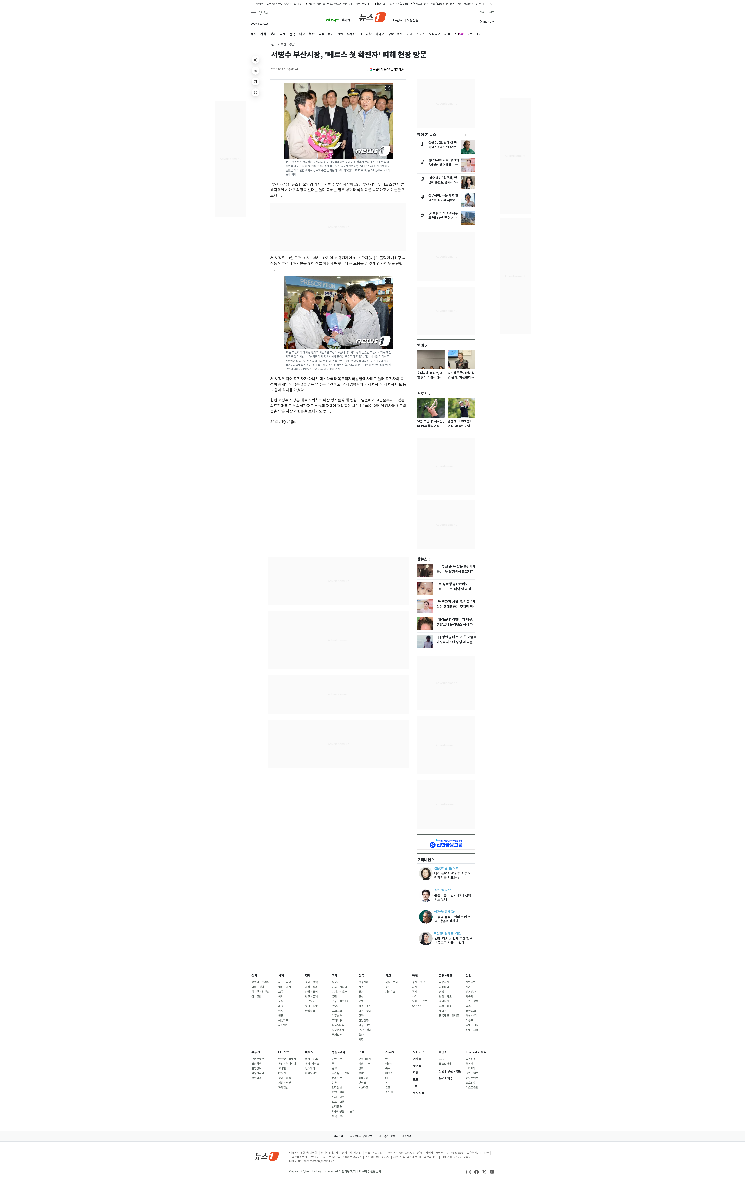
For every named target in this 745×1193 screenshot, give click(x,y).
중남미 (335, 1006)
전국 (273, 44)
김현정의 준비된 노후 (446, 868)
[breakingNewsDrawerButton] (260, 12)
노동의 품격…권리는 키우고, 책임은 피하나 (452, 919)
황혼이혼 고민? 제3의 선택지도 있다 (452, 897)
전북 (361, 1015)
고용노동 (310, 1001)
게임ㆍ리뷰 (284, 1083)
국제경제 (337, 1011)
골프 (387, 1087)
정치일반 (256, 996)
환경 (280, 1006)
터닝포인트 (472, 1078)
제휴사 (443, 1052)
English (398, 20)
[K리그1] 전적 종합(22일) (389, 3)
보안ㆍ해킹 (284, 1078)
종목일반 (390, 1092)
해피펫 (345, 20)
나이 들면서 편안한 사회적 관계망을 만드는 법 (452, 875)
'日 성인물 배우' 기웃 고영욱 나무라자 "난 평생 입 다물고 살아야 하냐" (456, 642)
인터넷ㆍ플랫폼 (287, 1059)
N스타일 (363, 1087)
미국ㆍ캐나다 (339, 987)
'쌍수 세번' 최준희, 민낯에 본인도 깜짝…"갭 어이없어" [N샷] (443, 182)
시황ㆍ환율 (445, 1006)
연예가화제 (365, 1059)
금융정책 (444, 987)
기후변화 (337, 1015)
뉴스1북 (470, 1083)
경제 (308, 976)
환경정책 (310, 1011)
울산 (361, 1035)
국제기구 (337, 1020)
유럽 (334, 996)
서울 (361, 987)
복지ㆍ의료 (311, 1059)
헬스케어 (310, 1068)
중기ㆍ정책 (472, 1001)
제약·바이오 (312, 1064)
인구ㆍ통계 (311, 996)
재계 (468, 987)
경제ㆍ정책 (311, 982)
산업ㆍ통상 (311, 992)
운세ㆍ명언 (338, 1097)
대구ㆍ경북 (365, 1025)
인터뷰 (362, 1083)
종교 (334, 1068)
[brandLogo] (372, 16)
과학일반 (283, 1087)
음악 (361, 1073)
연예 (420, 345)
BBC (441, 1059)
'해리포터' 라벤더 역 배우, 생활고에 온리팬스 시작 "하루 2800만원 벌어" (456, 624)
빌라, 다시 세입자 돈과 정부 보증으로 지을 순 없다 (453, 940)
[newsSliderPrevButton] (462, 135)
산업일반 (471, 982)
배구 (387, 1078)
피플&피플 (338, 1025)
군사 (414, 987)
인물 (280, 1015)
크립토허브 (331, 20)
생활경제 (471, 1011)
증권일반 (444, 1001)
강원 (361, 1001)
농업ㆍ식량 (311, 1006)
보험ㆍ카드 (445, 996)
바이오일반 (311, 1073)
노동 (280, 1001)
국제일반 (337, 1035)
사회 (281, 976)
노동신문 (412, 20)
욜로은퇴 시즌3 (442, 890)
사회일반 (283, 1025)
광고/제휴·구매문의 (361, 1136)
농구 (387, 1083)
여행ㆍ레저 (338, 1092)
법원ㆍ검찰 (284, 987)
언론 (334, 1083)
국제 (335, 976)
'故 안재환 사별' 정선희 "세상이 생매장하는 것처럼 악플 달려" (443, 165)
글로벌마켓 (445, 1064)
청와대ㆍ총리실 (260, 982)
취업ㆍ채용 (472, 1030)
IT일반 (282, 1073)
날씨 (280, 1011)
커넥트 (483, 12)
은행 (441, 992)
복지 (280, 996)
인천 (361, 996)
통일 (387, 987)
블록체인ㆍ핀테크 (449, 1015)
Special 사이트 (476, 1052)
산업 (468, 976)
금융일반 (444, 982)
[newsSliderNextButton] (472, 135)
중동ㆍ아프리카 (341, 1001)
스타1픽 (470, 1068)
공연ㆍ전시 (338, 1059)
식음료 (469, 1020)
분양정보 (256, 1068)
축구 (387, 1068)
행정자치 (364, 982)
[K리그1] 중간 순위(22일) (353, 3)
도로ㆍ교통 (338, 1102)
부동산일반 (257, 1059)
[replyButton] (255, 71)
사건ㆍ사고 (284, 982)
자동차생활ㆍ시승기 (343, 1111)
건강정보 (337, 1087)
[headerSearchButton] (266, 12)
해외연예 (364, 1078)
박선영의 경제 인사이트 (447, 933)
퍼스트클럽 (472, 1087)
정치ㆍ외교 (418, 982)
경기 (361, 992)
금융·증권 (445, 976)
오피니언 (424, 859)
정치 (254, 976)
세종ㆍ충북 (365, 1006)
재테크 (442, 1011)
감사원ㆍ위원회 (260, 992)
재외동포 (390, 992)
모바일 (282, 1068)
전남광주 (364, 1020)
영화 (361, 1068)
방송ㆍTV (364, 1064)
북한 (415, 976)
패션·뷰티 (471, 1015)
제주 (361, 1039)
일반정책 (256, 1064)
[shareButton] (255, 60)
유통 (468, 1006)
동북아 (335, 982)
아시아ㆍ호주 (339, 992)
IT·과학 (283, 1052)
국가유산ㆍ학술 (341, 1073)
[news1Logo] (267, 1156)
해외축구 (390, 1073)
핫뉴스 (422, 559)
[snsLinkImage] (468, 1172)
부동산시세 (257, 1073)
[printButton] (255, 92)
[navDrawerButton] (253, 13)
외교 (388, 976)
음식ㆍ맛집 (338, 1116)
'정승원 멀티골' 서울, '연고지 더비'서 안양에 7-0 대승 (301, 3)
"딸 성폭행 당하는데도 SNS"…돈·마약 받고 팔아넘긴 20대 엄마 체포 (455, 589)
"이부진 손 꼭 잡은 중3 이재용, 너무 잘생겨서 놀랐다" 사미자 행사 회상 (456, 571)
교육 (280, 992)
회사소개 (339, 1136)
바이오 (309, 1052)
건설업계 (256, 1078)
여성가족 (283, 1020)
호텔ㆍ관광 (472, 1025)
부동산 (255, 1052)
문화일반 (337, 1078)
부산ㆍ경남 (365, 1030)
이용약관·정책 (387, 1136)
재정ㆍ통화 (311, 987)
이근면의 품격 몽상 (445, 912)
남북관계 (417, 1006)
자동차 (469, 996)
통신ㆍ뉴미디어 (287, 1064)
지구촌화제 (338, 1030)
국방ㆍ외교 (391, 982)
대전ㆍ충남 (365, 1011)
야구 (387, 1059)
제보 (491, 12)
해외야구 (390, 1064)
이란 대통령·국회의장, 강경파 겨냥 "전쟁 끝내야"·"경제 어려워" (447, 3)
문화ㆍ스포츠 (419, 1001)
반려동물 (337, 1106)
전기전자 (471, 992)
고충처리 (407, 1136)
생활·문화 (338, 1052)
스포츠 (422, 393)
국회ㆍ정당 (257, 987)
